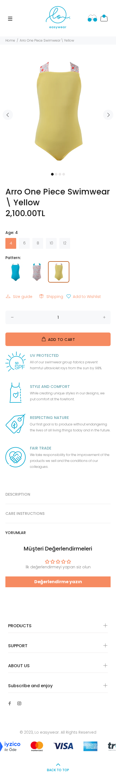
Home (10, 40)
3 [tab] (60, 174)
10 (51, 243)
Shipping (54, 296)
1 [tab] (52, 174)
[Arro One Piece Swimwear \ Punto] (37, 271)
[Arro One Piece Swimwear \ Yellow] (58, 271)
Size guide (22, 296)
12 (64, 243)
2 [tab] (56, 174)
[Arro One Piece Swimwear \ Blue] (16, 271)
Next (108, 115)
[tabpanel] (58, 111)
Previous (8, 115)
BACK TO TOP (58, 770)
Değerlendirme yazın (58, 582)
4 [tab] (63, 174)
